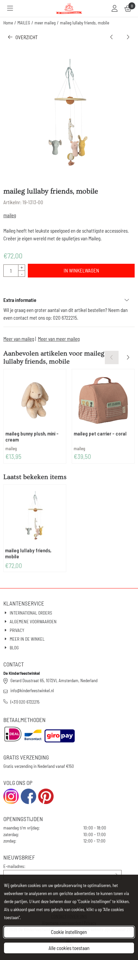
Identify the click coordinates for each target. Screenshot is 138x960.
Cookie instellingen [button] (69, 932)
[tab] (69, 300)
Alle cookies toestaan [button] (69, 948)
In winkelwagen (81, 270)
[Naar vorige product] (112, 37)
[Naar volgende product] (128, 37)
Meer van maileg (18, 339)
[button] (10, 8)
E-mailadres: (14, 866)
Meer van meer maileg (59, 339)
